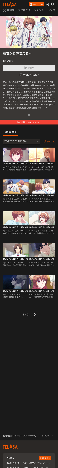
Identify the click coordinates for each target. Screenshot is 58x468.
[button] (36, 4)
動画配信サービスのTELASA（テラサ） (20, 435)
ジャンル (46, 435)
